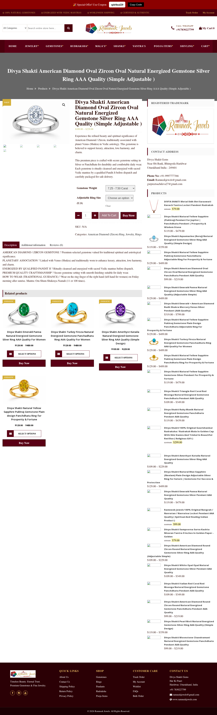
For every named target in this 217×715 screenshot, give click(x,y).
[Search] (68, 28)
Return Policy (66, 691)
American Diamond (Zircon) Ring (106, 234)
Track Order (192, 13)
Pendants (100, 686)
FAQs (135, 691)
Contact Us (64, 681)
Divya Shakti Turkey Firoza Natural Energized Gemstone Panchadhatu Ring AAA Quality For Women (72, 335)
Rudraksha (78, 46)
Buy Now (128, 215)
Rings (138, 234)
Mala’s (100, 46)
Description (10, 245)
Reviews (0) (56, 245)
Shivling (186, 46)
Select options (27, 353)
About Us (63, 677)
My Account (208, 13)
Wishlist (137, 686)
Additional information (33, 245)
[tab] (10, 245)
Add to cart (109, 215)
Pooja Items (163, 46)
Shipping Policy (67, 686)
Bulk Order (138, 696)
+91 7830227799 (178, 689)
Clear (108, 205)
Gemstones (54, 46)
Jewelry (31, 46)
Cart (205, 46)
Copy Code (136, 4)
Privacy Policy (66, 696)
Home (13, 46)
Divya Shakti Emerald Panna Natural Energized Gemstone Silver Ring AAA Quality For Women (24, 335)
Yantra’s (139, 46)
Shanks (119, 46)
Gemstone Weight (87, 188)
